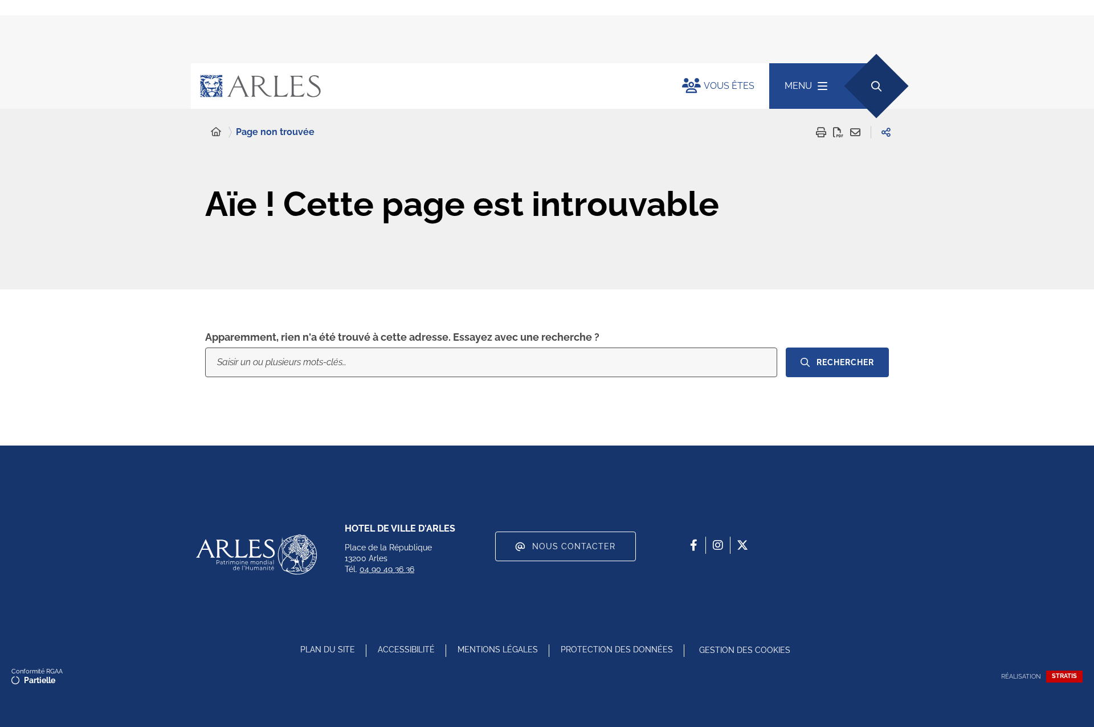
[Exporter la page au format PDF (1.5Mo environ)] (838, 132)
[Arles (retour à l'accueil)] (425, 86)
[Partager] (886, 132)
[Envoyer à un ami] (855, 132)
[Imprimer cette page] (821, 132)
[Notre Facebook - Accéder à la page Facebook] (693, 545)
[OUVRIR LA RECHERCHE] (876, 86)
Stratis (1064, 676)
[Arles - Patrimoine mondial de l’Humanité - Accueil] (256, 554)
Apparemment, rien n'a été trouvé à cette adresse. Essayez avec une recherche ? (402, 337)
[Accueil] (216, 132)
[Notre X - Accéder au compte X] (742, 545)
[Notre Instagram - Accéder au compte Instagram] (717, 545)
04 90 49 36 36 (387, 569)
